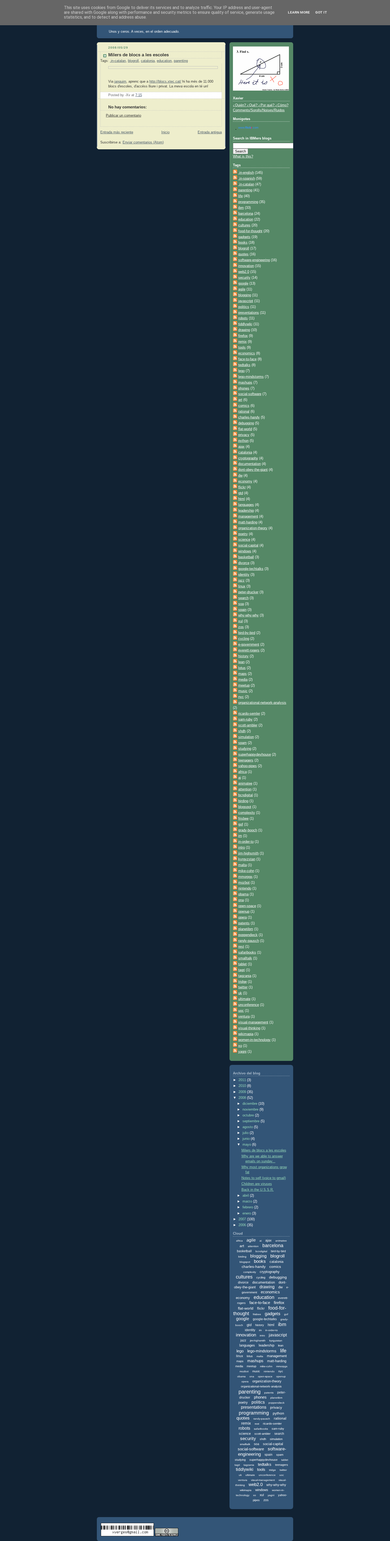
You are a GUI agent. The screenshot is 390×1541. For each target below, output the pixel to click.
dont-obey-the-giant (253, 470)
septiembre (251, 1121)
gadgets (244, 237)
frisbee (243, 818)
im (240, 836)
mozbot (244, 882)
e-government (248, 644)
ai (239, 778)
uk (240, 993)
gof (240, 824)
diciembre (250, 1104)
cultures (244, 225)
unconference (248, 1005)
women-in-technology (254, 1040)
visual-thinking (249, 1028)
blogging (244, 295)
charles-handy (249, 417)
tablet (242, 964)
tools (242, 347)
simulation (246, 737)
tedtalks (244, 365)
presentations (248, 313)
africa (242, 772)
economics (246, 353)
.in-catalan (118, 61)
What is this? (243, 156)
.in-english (246, 173)
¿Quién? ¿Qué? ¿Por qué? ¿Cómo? (260, 105)
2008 (243, 1098)
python (243, 441)
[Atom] (235, 173)
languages (246, 505)
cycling (243, 639)
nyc (241, 697)
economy (245, 481)
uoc (241, 1011)
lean (241, 662)
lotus (242, 668)
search (243, 598)
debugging (246, 423)
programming (248, 202)
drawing (244, 330)
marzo (247, 1201)
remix (242, 342)
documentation (249, 464)
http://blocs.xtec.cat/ (165, 81)
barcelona (245, 213)
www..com (248, 127)
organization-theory (252, 528)
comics (243, 406)
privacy (243, 435)
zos (241, 627)
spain (242, 610)
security (244, 278)
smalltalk (245, 958)
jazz (241, 580)
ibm (241, 208)
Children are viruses (256, 1184)
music (243, 691)
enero (247, 1213)
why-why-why (248, 615)
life (240, 196)
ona (241, 900)
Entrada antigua (210, 132)
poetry (243, 534)
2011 (243, 1080)
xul (240, 621)
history (243, 656)
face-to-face (247, 359)
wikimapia (245, 1034)
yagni (242, 1051)
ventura (244, 1016)
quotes (243, 254)
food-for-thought (250, 231)
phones (243, 388)
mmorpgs (245, 877)
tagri (241, 970)
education (164, 61)
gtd (240, 493)
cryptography (248, 458)
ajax (241, 446)
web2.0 (243, 272)
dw (240, 475)
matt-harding (247, 522)
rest (241, 947)
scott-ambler (247, 725)
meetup (244, 685)
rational (243, 411)
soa (241, 604)
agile (241, 289)
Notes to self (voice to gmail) (263, 1178)
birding (243, 801)
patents (244, 923)
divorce (243, 563)
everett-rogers (248, 650)
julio (246, 1133)
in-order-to (246, 842)
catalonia (148, 61)
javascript (245, 301)
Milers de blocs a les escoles (138, 54)
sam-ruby (245, 719)
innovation (246, 266)
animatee (245, 783)
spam (242, 743)
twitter (243, 987)
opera (242, 917)
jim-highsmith (248, 853)
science (244, 539)
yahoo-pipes (247, 766)
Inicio (165, 132)
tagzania (244, 976)
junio (246, 1139)
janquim (120, 81)
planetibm (245, 929)
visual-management (253, 1022)
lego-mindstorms (251, 377)
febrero (248, 1207)
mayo (247, 1144)
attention (245, 789)
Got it (321, 12)
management (248, 516)
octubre (248, 1115)
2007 (243, 1219)
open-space (247, 906)
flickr (242, 487)
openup (243, 911)
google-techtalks (250, 569)
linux (241, 586)
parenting (181, 61)
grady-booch (247, 830)
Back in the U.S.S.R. (257, 1190)
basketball (246, 557)
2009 (243, 1092)
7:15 (138, 95)
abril (246, 1195)
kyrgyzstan (246, 859)
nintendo (244, 888)
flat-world (245, 429)
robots (243, 318)
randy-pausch (248, 941)
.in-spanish (246, 178)
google (243, 283)
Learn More (299, 12)
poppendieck (248, 935)
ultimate (244, 999)
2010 (243, 1086)
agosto (248, 1127)
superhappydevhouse (254, 754)
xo (240, 1046)
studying (244, 749)
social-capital (248, 545)
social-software (249, 394)
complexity (246, 813)
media (243, 679)
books (243, 242)
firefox (243, 336)
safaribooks (247, 952)
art (240, 400)
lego (241, 371)
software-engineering (254, 260)
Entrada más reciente (116, 132)
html (241, 499)
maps (242, 674)
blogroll (133, 61)
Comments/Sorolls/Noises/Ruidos (259, 110)
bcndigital (245, 795)
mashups (245, 382)
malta (242, 865)
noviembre (250, 1109)
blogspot (244, 807)
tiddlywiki (245, 324)
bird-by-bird (246, 633)
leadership (246, 511)
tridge (242, 982)
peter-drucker (248, 592)
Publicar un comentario (123, 115)
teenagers (245, 760)
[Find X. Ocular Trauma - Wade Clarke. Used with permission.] (261, 89)
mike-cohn (246, 871)
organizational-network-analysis (262, 703)
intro (241, 847)
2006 (243, 1225)
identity (243, 575)
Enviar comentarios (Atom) (143, 142)
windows (244, 551)
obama (243, 894)
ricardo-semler (249, 714)
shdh (242, 731)
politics (243, 307)
